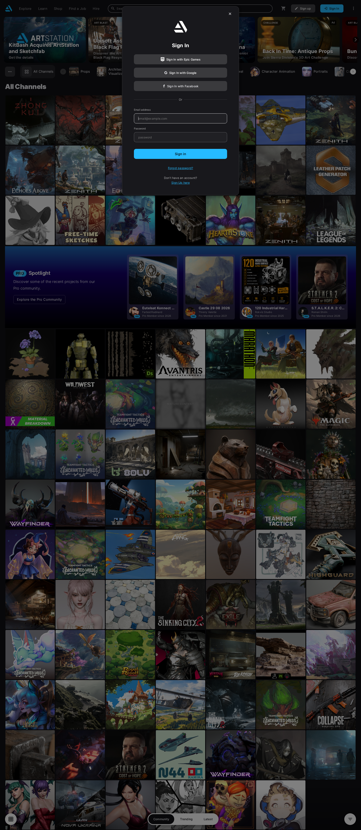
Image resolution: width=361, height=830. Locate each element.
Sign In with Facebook (182, 86)
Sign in (180, 154)
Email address (142, 109)
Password (140, 128)
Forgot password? (180, 168)
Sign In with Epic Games (183, 59)
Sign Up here (180, 182)
